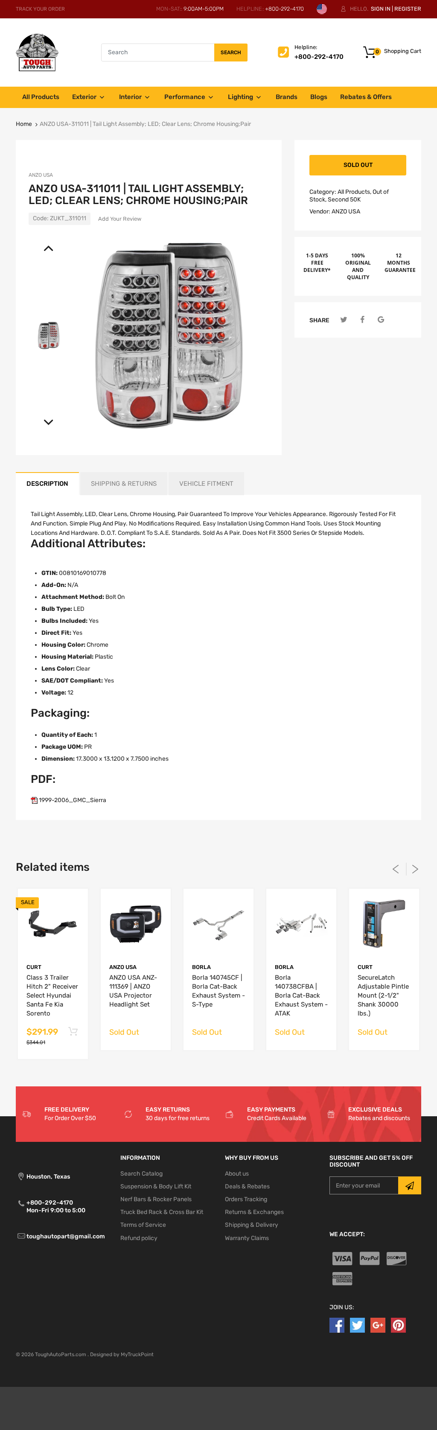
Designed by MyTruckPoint (122, 1354)
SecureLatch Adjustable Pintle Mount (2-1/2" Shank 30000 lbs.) (383, 995)
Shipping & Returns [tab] (124, 483)
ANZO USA (41, 175)
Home (24, 124)
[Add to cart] (72, 1032)
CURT (33, 967)
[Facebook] (362, 320)
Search (231, 52)
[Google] (381, 320)
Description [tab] (47, 483)
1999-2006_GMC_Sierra (72, 800)
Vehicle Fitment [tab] (206, 483)
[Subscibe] (409, 1185)
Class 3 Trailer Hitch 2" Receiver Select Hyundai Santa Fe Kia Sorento (52, 995)
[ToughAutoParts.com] (37, 52)
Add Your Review (119, 219)
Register (407, 9)
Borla (201, 967)
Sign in (380, 9)
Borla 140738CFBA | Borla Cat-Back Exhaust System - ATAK (301, 995)
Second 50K (344, 199)
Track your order (40, 9)
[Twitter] (343, 320)
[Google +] (377, 1324)
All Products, (354, 192)
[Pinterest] (398, 1324)
